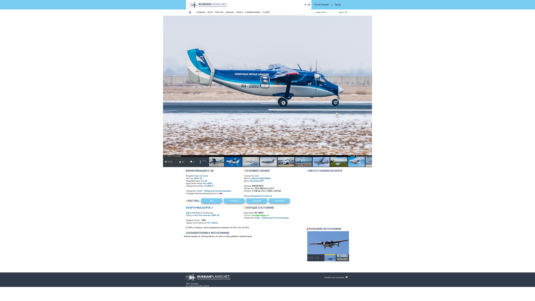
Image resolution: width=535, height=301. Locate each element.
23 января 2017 (257, 180)
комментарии (252, 12)
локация (257, 201)
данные (230, 12)
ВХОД (338, 4)
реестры (219, 12)
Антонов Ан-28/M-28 (209, 215)
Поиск (342, 12)
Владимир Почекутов (261, 196)
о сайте (266, 12)
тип (211, 201)
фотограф (279, 201)
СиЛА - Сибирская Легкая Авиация (214, 191)
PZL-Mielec (212, 222)
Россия (255, 175)
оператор (234, 201)
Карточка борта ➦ (200, 207)
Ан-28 (204, 180)
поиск (239, 12)
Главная (201, 12)
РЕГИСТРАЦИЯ (321, 4)
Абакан (261, 178)
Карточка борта (194, 212)
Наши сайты (321, 12)
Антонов (203, 175)
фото (210, 12)
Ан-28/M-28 (196, 178)
